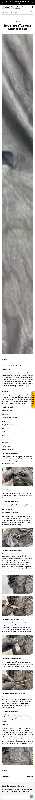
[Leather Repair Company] (17, 7)
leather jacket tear (18, 571)
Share (5, 359)
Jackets (17, 21)
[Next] (32, 2)
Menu (7, 8)
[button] (33, 399)
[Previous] (3, 2)
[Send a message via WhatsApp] (31, 796)
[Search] (31, 12)
